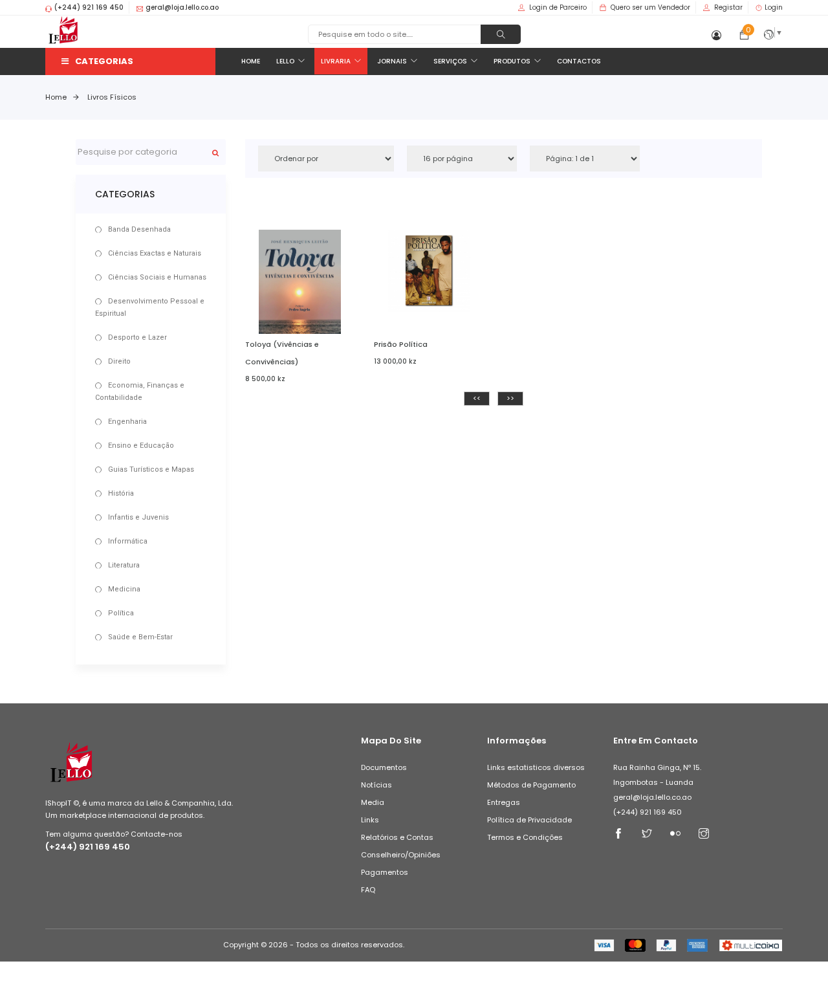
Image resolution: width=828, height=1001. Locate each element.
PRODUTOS (512, 61)
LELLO (285, 61)
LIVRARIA (336, 61)
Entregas (503, 802)
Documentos (384, 767)
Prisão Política (401, 344)
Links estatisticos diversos (536, 767)
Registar (728, 7)
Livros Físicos (111, 97)
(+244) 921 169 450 (87, 847)
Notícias (376, 785)
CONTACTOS (579, 61)
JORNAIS (392, 61)
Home (56, 97)
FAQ (368, 890)
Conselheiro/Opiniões (401, 855)
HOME (250, 61)
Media (372, 802)
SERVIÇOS (450, 61)
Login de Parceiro (558, 7)
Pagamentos (384, 872)
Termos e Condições (525, 837)
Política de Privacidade (529, 820)
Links (370, 820)
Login (774, 7)
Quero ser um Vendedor (650, 7)
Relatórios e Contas (397, 837)
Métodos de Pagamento (531, 785)
